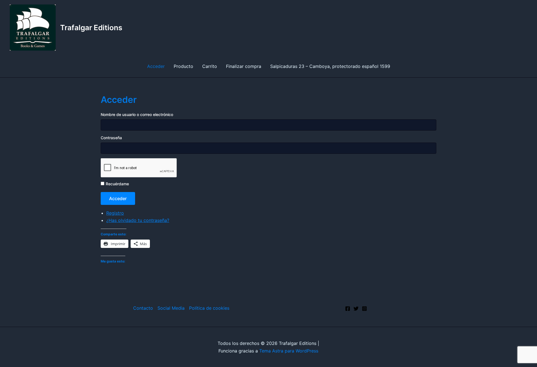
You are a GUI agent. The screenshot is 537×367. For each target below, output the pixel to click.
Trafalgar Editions (91, 27)
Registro (115, 213)
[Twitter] (356, 308)
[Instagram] (364, 308)
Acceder (156, 66)
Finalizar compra (243, 66)
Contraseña (111, 137)
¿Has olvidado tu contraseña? (137, 220)
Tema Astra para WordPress (288, 351)
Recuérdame (117, 183)
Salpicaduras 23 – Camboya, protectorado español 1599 (330, 66)
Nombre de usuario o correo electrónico (137, 114)
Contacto (143, 308)
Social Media (171, 308)
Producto (183, 66)
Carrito (209, 66)
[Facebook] (347, 308)
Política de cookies (209, 308)
